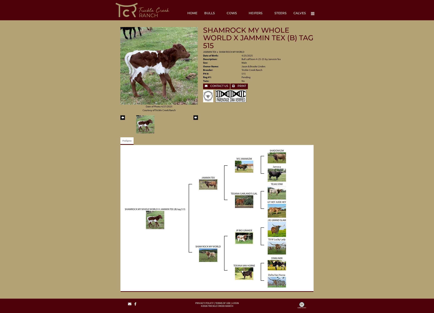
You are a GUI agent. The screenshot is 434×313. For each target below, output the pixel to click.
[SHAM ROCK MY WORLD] (208, 254)
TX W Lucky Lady (276, 239)
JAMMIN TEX (209, 51)
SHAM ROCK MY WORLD (231, 51)
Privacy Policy (204, 303)
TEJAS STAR (277, 184)
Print (241, 86)
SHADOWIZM (277, 150)
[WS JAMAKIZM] (244, 166)
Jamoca (277, 166)
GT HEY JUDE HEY (277, 202)
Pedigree (127, 140)
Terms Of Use (222, 303)
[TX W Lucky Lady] (277, 247)
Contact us (219, 86)
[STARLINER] (277, 264)
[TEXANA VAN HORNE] (244, 273)
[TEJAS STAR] (277, 192)
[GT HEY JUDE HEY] (277, 210)
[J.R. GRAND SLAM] (277, 229)
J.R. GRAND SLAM (277, 220)
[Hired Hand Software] (302, 305)
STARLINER (276, 258)
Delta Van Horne (276, 274)
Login (235, 303)
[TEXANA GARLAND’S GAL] (244, 201)
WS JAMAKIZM (244, 158)
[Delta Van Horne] (277, 281)
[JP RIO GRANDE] (244, 237)
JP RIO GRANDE (244, 230)
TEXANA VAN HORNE (244, 265)
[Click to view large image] (159, 65)
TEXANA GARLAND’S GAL (244, 193)
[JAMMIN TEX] (208, 184)
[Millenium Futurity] (209, 95)
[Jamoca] (277, 174)
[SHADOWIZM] (277, 157)
